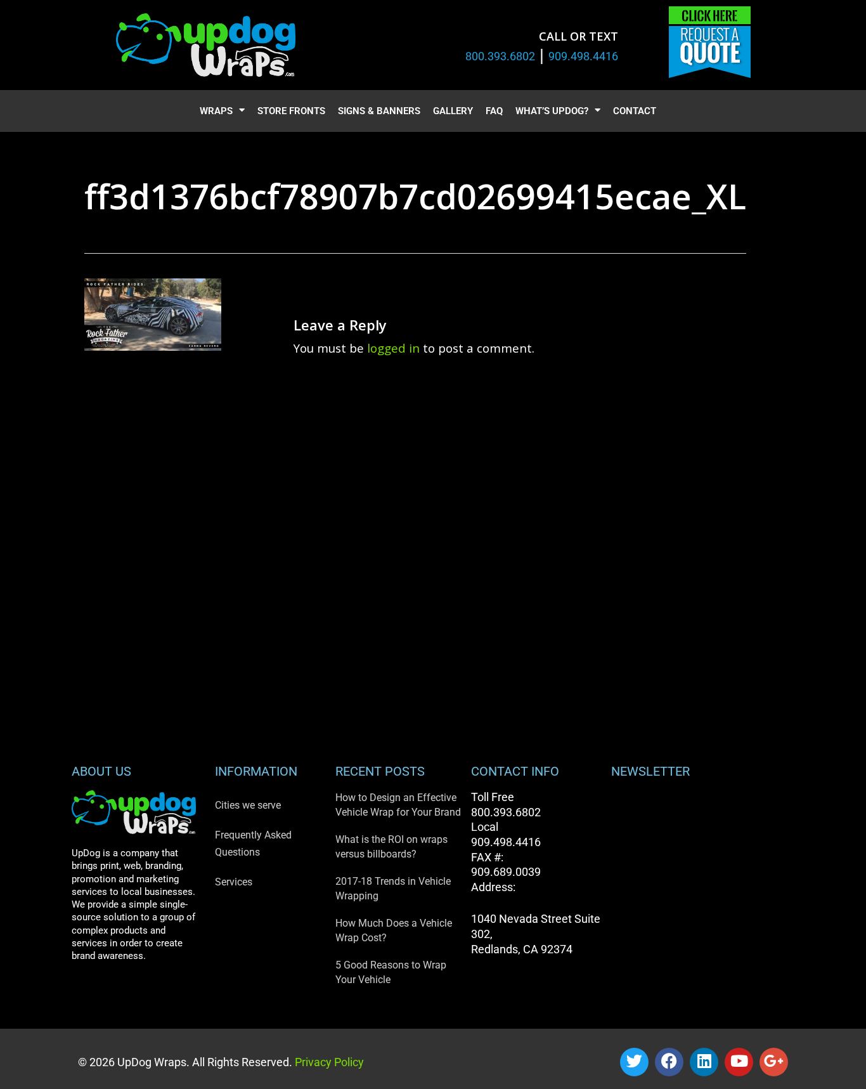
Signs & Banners (379, 111)
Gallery (453, 111)
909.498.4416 (583, 56)
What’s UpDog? (551, 111)
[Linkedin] (704, 1062)
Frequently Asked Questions (253, 843)
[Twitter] (634, 1062)
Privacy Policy (328, 1062)
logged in (393, 348)
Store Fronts (291, 111)
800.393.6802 (500, 56)
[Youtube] (739, 1062)
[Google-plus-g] (773, 1062)
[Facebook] (669, 1062)
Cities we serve (248, 805)
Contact (634, 111)
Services (233, 882)
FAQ (494, 111)
